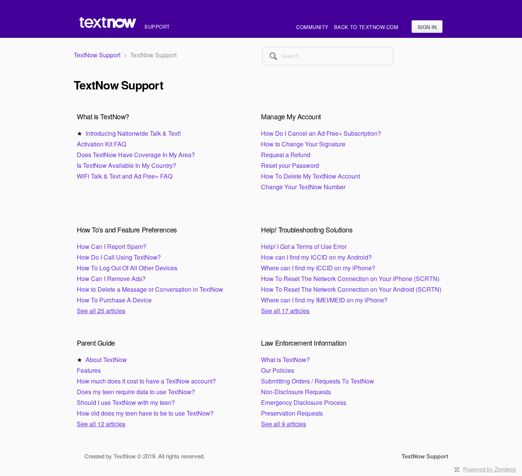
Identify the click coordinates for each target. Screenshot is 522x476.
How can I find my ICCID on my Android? (316, 257)
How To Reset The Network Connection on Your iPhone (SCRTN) (350, 278)
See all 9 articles (283, 423)
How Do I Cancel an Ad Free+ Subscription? (321, 133)
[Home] (108, 26)
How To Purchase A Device (114, 300)
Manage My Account (291, 116)
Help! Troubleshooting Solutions (306, 229)
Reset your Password (290, 165)
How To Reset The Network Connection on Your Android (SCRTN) (351, 289)
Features (89, 370)
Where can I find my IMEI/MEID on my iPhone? (324, 300)
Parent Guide (96, 343)
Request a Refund (285, 154)
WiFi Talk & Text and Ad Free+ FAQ (124, 176)
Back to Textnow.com (366, 27)
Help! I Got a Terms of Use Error (304, 246)
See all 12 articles (101, 423)
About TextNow (106, 359)
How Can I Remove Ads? (111, 278)
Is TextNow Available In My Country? (126, 165)
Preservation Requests (292, 413)
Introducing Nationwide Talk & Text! (133, 133)
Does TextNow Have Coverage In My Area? (136, 154)
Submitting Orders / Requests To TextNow (317, 381)
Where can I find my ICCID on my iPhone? (318, 267)
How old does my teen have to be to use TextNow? (145, 413)
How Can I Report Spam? (111, 246)
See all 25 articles (101, 310)
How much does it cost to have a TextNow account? (146, 381)
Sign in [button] (427, 27)
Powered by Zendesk (489, 469)
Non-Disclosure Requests (296, 391)
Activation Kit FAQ (101, 144)
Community (312, 27)
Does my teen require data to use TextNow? (136, 391)
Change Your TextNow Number (303, 186)
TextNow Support (97, 54)
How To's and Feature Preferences (127, 229)
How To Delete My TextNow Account (310, 176)
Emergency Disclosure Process (303, 402)
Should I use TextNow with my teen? (126, 402)
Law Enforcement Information (303, 343)
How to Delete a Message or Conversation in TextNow (150, 289)
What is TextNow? (103, 116)
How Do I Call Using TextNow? (119, 257)
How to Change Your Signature (303, 144)
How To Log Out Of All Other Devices (127, 267)
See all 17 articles (285, 310)
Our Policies (277, 370)
